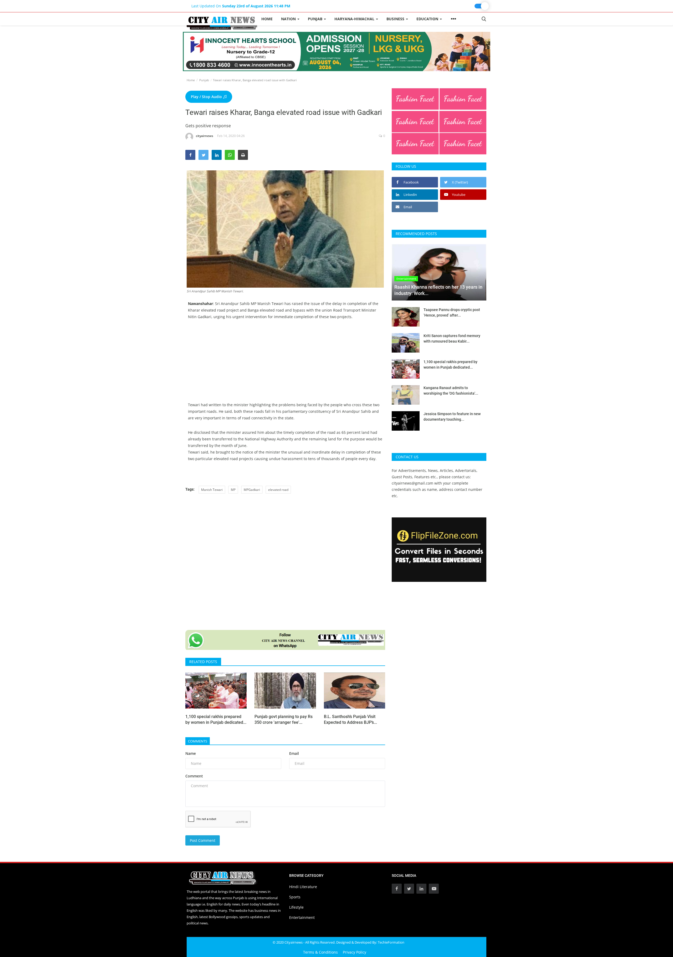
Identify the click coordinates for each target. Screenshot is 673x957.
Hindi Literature (303, 886)
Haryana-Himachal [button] (354, 18)
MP (233, 489)
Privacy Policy (354, 952)
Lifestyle (296, 907)
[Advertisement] (285, 364)
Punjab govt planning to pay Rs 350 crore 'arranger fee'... (283, 719)
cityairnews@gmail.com (412, 483)
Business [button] (395, 18)
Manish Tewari (212, 489)
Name (190, 753)
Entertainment (302, 917)
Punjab (204, 80)
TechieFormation (391, 942)
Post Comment (202, 840)
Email (294, 753)
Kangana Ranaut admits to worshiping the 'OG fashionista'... (451, 390)
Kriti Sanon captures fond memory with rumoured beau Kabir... (452, 338)
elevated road (278, 489)
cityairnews (204, 136)
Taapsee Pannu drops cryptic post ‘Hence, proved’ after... (452, 312)
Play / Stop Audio (207, 96)
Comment (194, 775)
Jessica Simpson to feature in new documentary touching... (452, 416)
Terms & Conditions (320, 952)
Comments (197, 741)
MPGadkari (252, 489)
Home (267, 18)
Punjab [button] (315, 18)
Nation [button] (289, 18)
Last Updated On (240, 5)
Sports (294, 896)
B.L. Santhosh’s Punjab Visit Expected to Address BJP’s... (350, 719)
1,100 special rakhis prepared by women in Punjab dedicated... (215, 719)
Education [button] (427, 18)
